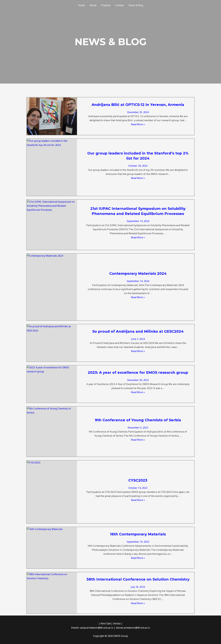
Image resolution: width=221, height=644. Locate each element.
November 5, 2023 (138, 427)
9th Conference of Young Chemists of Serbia (138, 420)
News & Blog (136, 5)
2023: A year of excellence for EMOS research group (138, 372)
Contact (119, 5)
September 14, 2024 (138, 221)
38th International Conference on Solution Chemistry (137, 579)
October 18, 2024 (137, 165)
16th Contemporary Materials (138, 534)
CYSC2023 (137, 480)
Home (81, 5)
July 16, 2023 (138, 587)
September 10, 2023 (138, 541)
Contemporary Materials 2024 (138, 273)
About (93, 5)
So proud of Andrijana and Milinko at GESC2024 (138, 331)
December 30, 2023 (138, 380)
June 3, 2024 (138, 339)
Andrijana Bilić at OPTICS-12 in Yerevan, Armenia (138, 104)
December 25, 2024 (138, 112)
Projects (105, 5)
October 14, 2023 (137, 488)
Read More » (138, 124)
